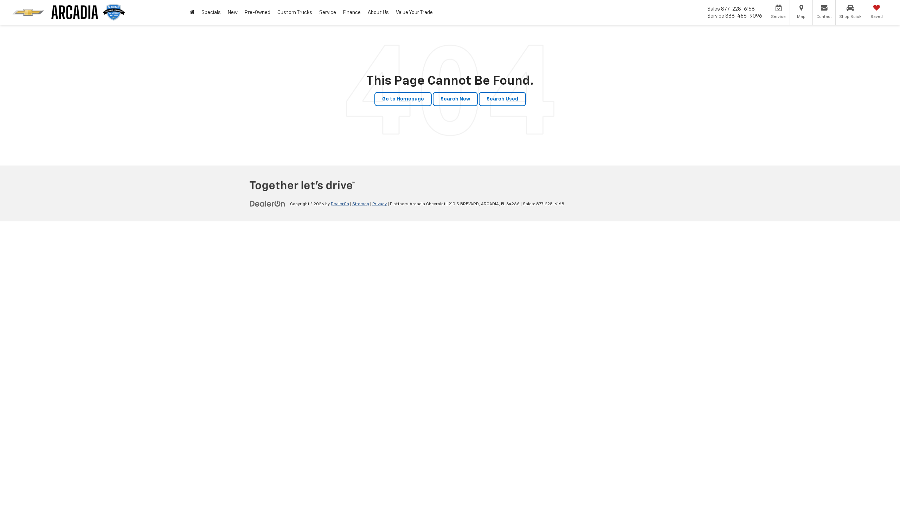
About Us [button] (378, 12)
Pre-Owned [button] (257, 12)
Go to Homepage (403, 99)
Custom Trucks (294, 12)
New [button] (233, 12)
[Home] (192, 12)
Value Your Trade (414, 12)
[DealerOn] (267, 203)
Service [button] (327, 12)
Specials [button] (211, 12)
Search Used (502, 99)
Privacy (379, 204)
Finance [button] (352, 12)
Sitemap (360, 204)
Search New (455, 99)
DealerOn (340, 204)
